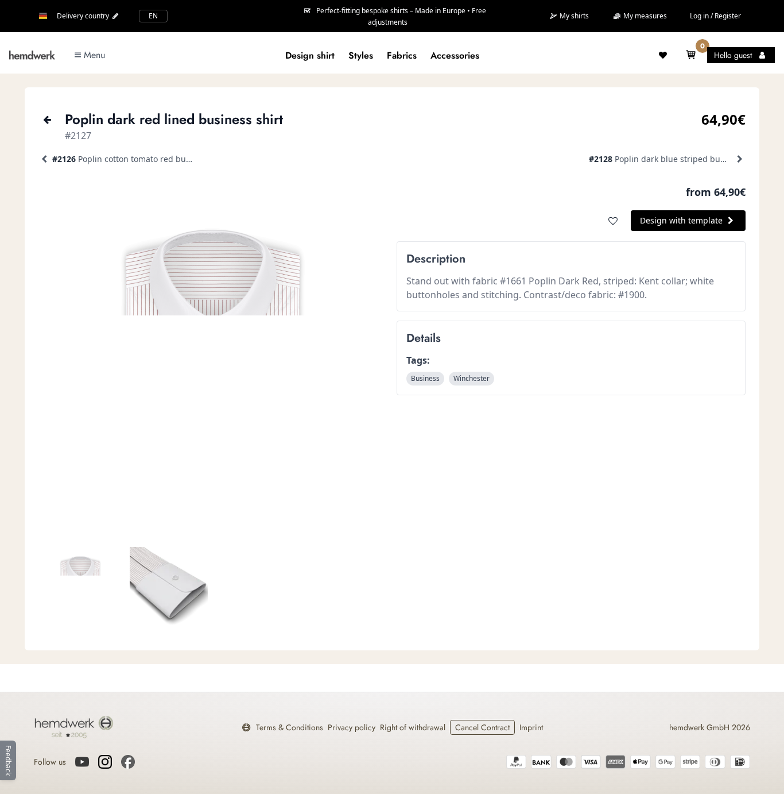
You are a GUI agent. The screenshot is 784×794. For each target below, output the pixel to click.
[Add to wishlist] (613, 220)
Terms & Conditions (289, 727)
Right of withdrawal (412, 727)
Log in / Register (715, 16)
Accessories (454, 55)
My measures (644, 16)
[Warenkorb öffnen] (691, 55)
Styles (360, 55)
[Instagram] (105, 762)
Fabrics (402, 55)
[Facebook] (128, 762)
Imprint (531, 727)
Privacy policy (351, 727)
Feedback (8, 760)
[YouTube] (82, 762)
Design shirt (310, 55)
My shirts (573, 16)
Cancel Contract (482, 727)
